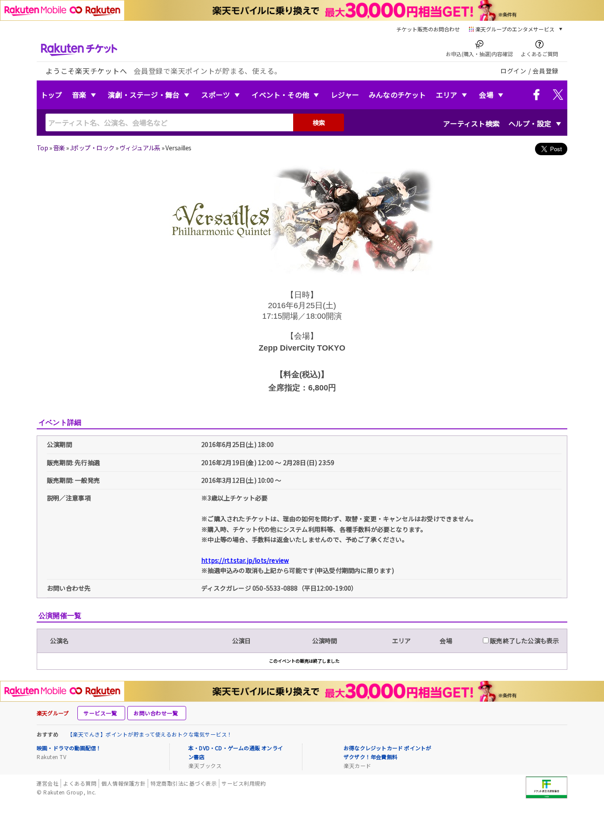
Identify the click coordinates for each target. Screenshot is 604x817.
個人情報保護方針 (123, 783)
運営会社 (47, 783)
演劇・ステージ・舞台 (144, 94)
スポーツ (215, 94)
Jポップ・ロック (92, 147)
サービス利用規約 (244, 783)
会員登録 (545, 70)
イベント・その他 (280, 94)
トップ (51, 94)
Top (42, 147)
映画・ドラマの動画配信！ (69, 748)
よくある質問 (79, 783)
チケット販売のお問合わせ (428, 29)
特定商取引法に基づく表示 (183, 783)
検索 (319, 122)
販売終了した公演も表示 (524, 640)
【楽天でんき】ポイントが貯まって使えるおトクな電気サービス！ (150, 734)
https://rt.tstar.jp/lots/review (245, 560)
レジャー (345, 94)
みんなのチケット (397, 94)
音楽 (79, 94)
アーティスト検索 (471, 123)
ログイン (514, 70)
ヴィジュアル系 (140, 147)
